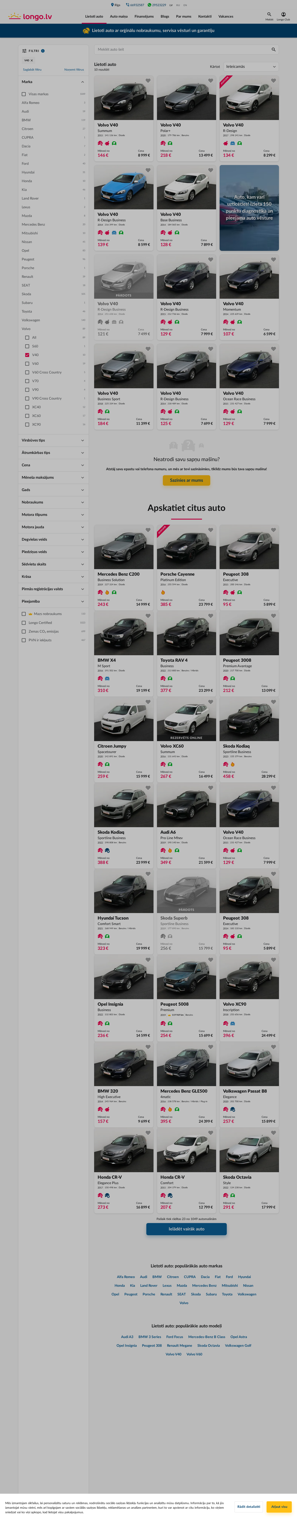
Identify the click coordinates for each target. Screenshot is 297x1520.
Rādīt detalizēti (248, 1506)
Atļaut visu (279, 1506)
